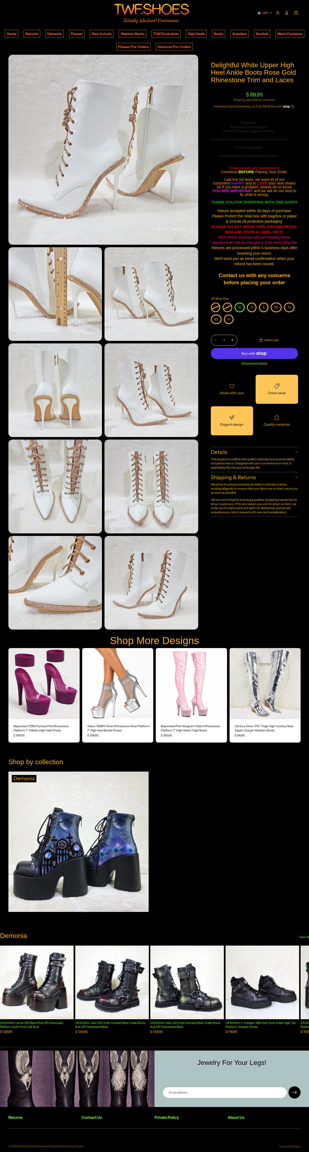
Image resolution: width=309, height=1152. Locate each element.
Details (219, 452)
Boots (218, 34)
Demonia (54, 34)
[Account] (286, 12)
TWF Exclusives (166, 34)
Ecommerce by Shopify (70, 1146)
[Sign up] (294, 1092)
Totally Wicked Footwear (31, 1146)
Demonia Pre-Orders (174, 47)
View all (304, 937)
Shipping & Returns (233, 477)
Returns (31, 34)
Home (11, 34)
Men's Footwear (289, 34)
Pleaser (77, 34)
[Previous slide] (14, 683)
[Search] (278, 12)
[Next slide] (73, 683)
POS (49, 1146)
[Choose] (73, 713)
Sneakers (239, 34)
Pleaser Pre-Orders (133, 47)
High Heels (196, 34)
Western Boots (132, 34)
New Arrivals (102, 34)
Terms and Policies (290, 1146)
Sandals (262, 34)
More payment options (254, 363)
